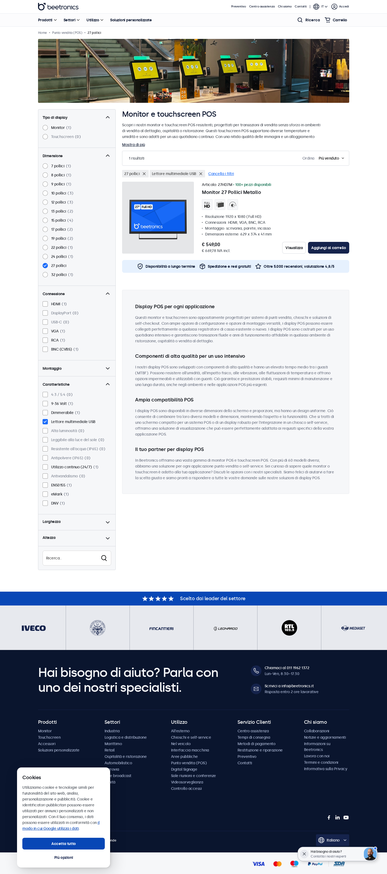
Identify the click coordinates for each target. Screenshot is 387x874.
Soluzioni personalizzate (131, 20)
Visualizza (294, 248)
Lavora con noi (317, 756)
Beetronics (58, 6)
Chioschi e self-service (191, 737)
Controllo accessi (186, 788)
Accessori (47, 744)
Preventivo (238, 6)
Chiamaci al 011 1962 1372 (287, 668)
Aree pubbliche (184, 756)
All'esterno (180, 731)
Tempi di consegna (254, 737)
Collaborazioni (316, 731)
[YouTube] (346, 817)
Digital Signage (184, 769)
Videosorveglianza (187, 782)
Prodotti (45, 20)
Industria (112, 731)
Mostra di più (133, 145)
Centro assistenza (262, 6)
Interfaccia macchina (190, 750)
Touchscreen (49, 737)
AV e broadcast (118, 776)
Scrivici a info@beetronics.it (289, 686)
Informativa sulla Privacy (325, 769)
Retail (110, 750)
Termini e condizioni (321, 762)
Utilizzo (92, 20)
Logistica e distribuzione (126, 737)
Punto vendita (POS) (189, 763)
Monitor (45, 731)
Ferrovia (112, 769)
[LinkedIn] (337, 817)
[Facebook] (329, 817)
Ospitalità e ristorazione (126, 756)
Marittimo (113, 744)
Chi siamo (285, 6)
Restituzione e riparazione (260, 750)
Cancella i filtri (221, 174)
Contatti (301, 6)
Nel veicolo (181, 744)
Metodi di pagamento (257, 744)
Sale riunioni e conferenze (193, 776)
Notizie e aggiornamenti (325, 737)
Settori (70, 20)
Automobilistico (118, 763)
